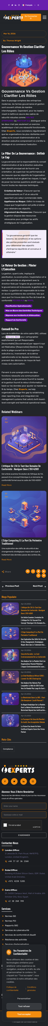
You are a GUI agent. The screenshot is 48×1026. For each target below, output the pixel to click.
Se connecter (31, 16)
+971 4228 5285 (16, 881)
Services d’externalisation (17, 944)
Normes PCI (10, 921)
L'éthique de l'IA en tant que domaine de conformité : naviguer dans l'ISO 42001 (33, 610)
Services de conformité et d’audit (20, 935)
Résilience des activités (16, 939)
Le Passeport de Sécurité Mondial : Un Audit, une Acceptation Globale (33, 720)
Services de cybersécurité (17, 930)
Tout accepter (24, 1014)
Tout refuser (24, 1006)
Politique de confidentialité (12, 988)
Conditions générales (31, 988)
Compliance (8, 749)
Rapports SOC (11, 925)
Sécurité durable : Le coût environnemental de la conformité (33, 655)
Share (8, 572)
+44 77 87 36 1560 (18, 861)
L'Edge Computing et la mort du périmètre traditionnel (32, 633)
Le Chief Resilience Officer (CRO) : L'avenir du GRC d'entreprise (32, 677)
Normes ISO (10, 916)
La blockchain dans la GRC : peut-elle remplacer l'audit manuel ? (33, 699)
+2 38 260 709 (16, 901)
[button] (44, 17)
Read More (6, 485)
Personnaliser (24, 998)
